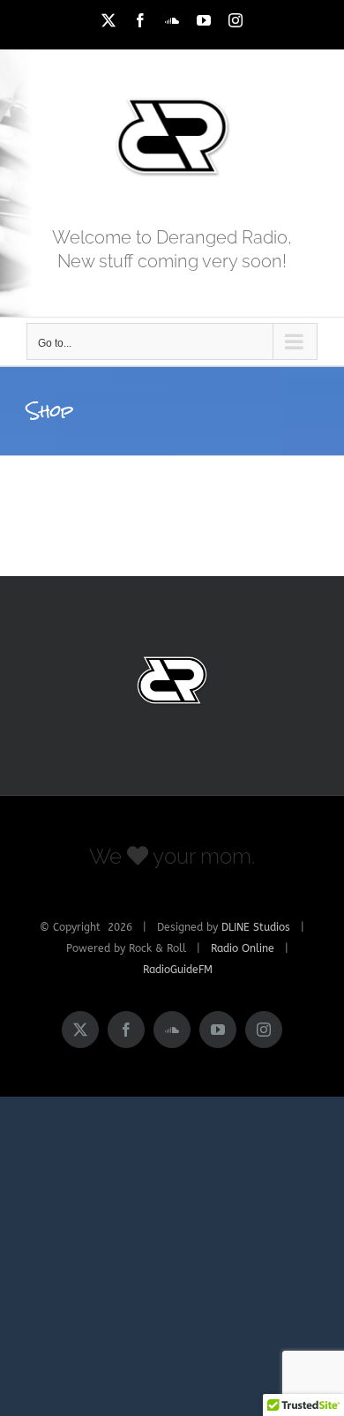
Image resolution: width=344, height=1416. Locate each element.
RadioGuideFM (178, 969)
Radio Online (242, 948)
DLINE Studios (255, 927)
